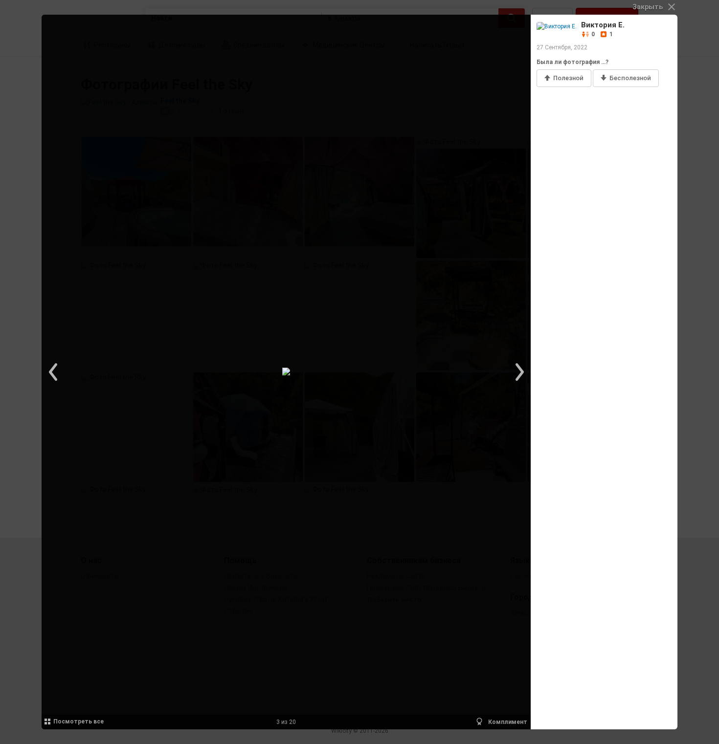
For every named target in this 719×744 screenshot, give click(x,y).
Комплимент (507, 722)
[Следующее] (518, 372)
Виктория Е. (603, 25)
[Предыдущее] (54, 372)
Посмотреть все (78, 721)
